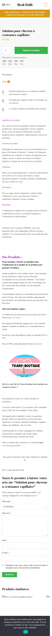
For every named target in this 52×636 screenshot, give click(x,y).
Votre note (7, 501)
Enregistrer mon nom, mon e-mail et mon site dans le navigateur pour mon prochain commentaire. (27, 566)
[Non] (46, 626)
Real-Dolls (25, 5)
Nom (4, 540)
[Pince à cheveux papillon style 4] (22, 615)
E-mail (5, 553)
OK (25, 632)
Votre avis (6, 513)
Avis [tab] (5, 81)
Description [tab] (7, 74)
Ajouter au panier (31, 50)
